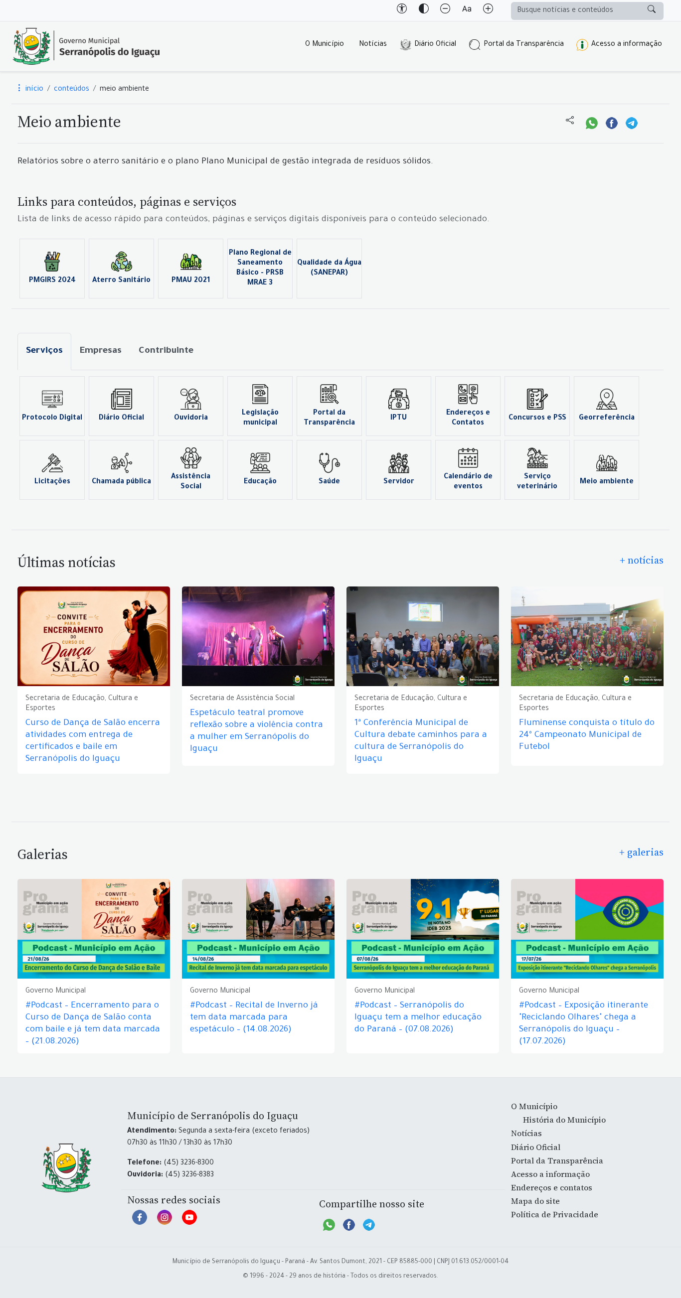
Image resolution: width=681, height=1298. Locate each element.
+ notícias (642, 560)
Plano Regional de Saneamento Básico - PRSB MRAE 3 (260, 269)
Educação (260, 482)
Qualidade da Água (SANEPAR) (329, 269)
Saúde (329, 482)
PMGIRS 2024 (52, 281)
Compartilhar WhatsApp (592, 122)
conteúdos (71, 90)
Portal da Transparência (524, 45)
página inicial (86, 46)
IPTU (398, 419)
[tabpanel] (340, 438)
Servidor (398, 482)
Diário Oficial (435, 45)
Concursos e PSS (537, 419)
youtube (189, 1222)
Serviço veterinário (537, 482)
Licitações (52, 482)
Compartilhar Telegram (632, 122)
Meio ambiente (607, 482)
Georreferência (607, 419)
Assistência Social (190, 482)
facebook (139, 1222)
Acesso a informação (626, 45)
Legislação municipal (260, 419)
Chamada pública (121, 482)
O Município (324, 45)
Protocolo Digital (52, 419)
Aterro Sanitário (121, 281)
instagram (164, 1222)
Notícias (373, 45)
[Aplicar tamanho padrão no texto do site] (467, 10)
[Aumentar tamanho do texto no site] (488, 10)
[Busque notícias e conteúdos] (652, 11)
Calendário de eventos (468, 482)
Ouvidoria (191, 419)
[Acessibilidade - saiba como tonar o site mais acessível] (402, 10)
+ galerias (641, 852)
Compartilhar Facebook (612, 122)
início (33, 90)
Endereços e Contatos (468, 419)
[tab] (44, 351)
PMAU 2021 (190, 281)
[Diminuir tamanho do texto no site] (445, 10)
